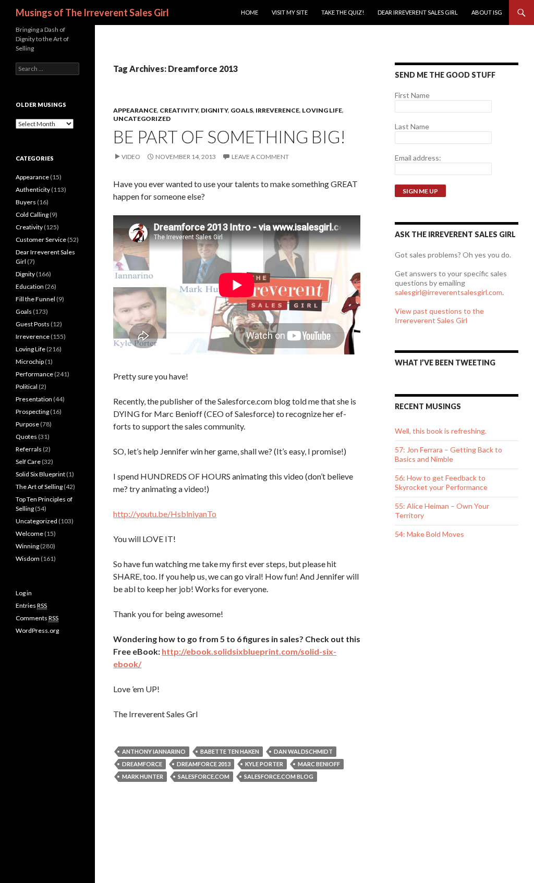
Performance (34, 374)
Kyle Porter (264, 764)
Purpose (27, 424)
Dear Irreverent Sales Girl (418, 12)
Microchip (30, 361)
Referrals (29, 449)
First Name (412, 95)
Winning (27, 546)
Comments (37, 618)
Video (131, 157)
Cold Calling (32, 214)
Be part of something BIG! (229, 136)
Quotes (26, 436)
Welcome (29, 533)
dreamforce (142, 764)
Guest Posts (33, 324)
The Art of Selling (39, 486)
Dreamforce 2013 (203, 764)
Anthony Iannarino (154, 751)
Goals (241, 110)
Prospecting (32, 411)
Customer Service (41, 239)
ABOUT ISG (486, 12)
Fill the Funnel (35, 299)
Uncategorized (142, 118)
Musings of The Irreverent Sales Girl (92, 12)
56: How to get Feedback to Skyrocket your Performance (441, 482)
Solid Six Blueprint (40, 474)
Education (30, 286)
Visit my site (290, 12)
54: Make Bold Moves (429, 534)
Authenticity (33, 189)
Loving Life (322, 110)
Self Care (28, 461)
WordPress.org (37, 630)
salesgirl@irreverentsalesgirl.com (448, 292)
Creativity (179, 110)
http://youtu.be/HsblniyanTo (164, 514)
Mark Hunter (142, 776)
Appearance (135, 110)
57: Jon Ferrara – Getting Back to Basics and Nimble (448, 454)
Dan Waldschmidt (303, 751)
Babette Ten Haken (229, 751)
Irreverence (277, 110)
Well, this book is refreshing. (441, 430)
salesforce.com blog (278, 776)
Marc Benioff (319, 764)
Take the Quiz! (342, 12)
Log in (24, 593)
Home (249, 12)
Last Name (412, 126)
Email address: (418, 157)
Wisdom (28, 558)
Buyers (26, 202)
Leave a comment (260, 157)
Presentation (34, 399)
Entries (31, 605)
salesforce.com (203, 776)
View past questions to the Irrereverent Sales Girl (439, 315)
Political (27, 386)
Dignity (214, 110)
